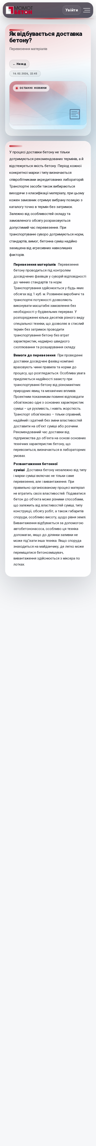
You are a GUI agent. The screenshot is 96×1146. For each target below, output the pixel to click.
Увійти (71, 10)
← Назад (19, 64)
